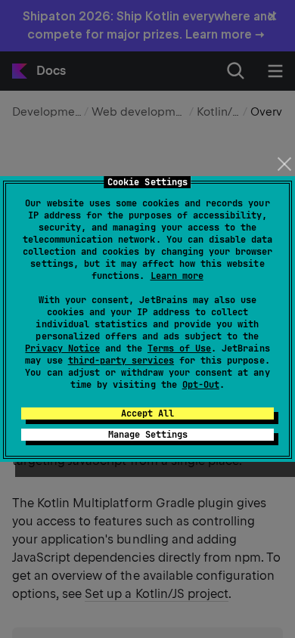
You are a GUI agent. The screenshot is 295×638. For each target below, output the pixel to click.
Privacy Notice (62, 348)
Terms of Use (179, 348)
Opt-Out (200, 385)
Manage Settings (148, 435)
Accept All (147, 413)
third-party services (121, 361)
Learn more (177, 276)
